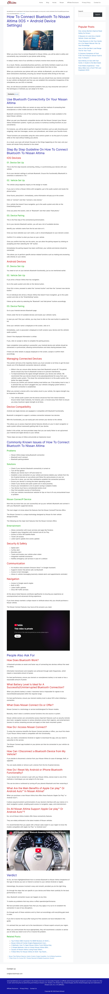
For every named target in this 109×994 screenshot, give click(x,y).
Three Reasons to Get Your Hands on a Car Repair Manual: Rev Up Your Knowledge (90, 43)
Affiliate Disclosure (73, 2)
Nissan (62, 2)
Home (41, 2)
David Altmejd (60, 991)
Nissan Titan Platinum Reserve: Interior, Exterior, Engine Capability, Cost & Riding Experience (35, 956)
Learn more (22, 13)
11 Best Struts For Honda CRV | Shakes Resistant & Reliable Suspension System (31, 958)
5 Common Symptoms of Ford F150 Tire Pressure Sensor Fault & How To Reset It (90, 56)
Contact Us (97, 2)
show (16, 94)
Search (80, 11)
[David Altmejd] (12, 2)
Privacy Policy (86, 2)
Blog (47, 2)
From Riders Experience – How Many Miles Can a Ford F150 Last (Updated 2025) (89, 68)
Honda (54, 2)
